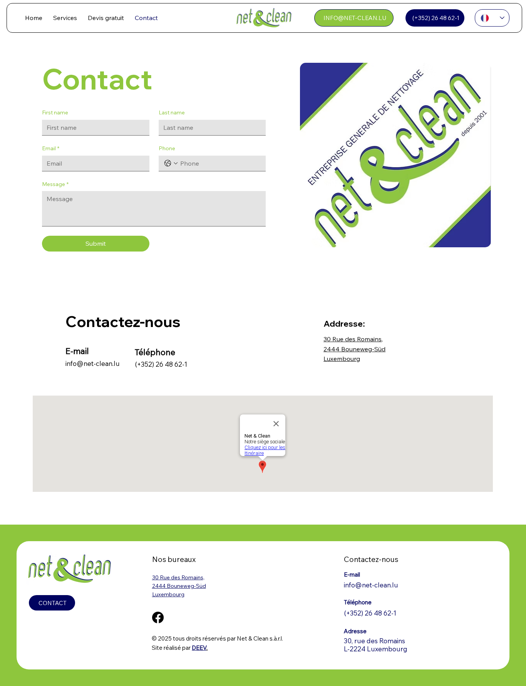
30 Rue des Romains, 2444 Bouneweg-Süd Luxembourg (354, 348)
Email (50, 148)
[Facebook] (158, 617)
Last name (172, 112)
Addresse (343, 323)
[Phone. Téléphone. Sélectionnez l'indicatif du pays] (171, 163)
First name (55, 112)
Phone (167, 148)
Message (55, 184)
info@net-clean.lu (92, 363)
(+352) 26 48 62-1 (161, 364)
